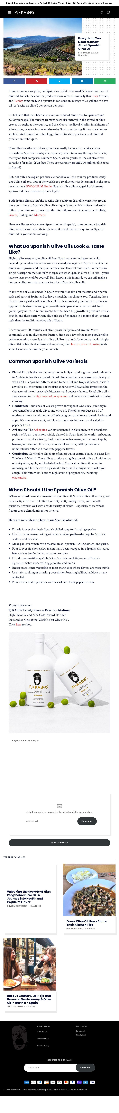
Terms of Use (42, 1038)
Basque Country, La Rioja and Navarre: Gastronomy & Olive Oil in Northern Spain (29, 999)
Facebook (80, 1031)
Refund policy (30, 1089)
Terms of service (60, 1089)
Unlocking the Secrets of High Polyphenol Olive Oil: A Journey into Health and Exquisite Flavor (29, 897)
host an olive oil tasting (85, 344)
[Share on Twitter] (59, 81)
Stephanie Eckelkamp (88, 53)
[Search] (101, 12)
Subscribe (87, 821)
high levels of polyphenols (52, 396)
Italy (95, 96)
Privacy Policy (43, 1045)
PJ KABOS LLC (16, 1089)
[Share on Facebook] (14, 81)
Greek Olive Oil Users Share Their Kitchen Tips (86, 923)
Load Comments (59, 842)
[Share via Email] (105, 81)
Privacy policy (44, 1089)
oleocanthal (19, 477)
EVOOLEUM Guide (39, 186)
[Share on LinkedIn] (82, 81)
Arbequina (40, 430)
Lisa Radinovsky (74, 929)
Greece (13, 215)
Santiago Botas (15, 1006)
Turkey (18, 101)
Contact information (78, 1089)
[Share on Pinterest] (36, 81)
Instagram (81, 1034)
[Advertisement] (59, 768)
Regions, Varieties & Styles (25, 740)
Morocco (40, 215)
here (18, 624)
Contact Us (42, 1031)
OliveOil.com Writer (17, 906)
